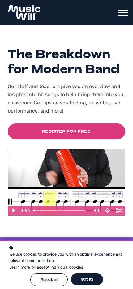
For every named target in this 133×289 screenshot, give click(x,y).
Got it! (87, 279)
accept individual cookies (60, 267)
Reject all (49, 280)
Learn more (19, 267)
